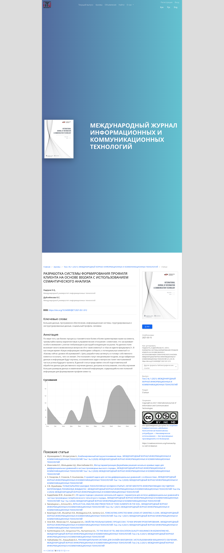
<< (44, 550)
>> (68, 550)
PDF (148, 327)
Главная (46, 267)
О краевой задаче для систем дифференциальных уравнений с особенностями (120, 477)
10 (59, 550)
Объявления (110, 5)
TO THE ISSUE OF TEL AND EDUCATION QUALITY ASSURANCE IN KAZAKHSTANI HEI (133, 531)
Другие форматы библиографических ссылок (158, 366)
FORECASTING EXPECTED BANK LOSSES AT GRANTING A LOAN (132, 513)
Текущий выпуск (85, 5)
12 (64, 550)
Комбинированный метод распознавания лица (100, 456)
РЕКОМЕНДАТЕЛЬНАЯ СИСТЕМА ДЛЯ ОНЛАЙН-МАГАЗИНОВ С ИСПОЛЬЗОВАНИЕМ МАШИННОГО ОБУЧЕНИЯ (127, 540)
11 (62, 550)
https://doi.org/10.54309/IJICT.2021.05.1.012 (68, 310)
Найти (121, 5)
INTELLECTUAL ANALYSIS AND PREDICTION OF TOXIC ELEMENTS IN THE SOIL (106, 504)
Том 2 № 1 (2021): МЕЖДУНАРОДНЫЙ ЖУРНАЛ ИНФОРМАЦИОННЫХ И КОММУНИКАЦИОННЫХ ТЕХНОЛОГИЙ (111, 267)
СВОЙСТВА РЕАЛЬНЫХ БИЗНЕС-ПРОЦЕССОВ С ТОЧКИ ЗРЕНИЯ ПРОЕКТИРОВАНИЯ (122, 522)
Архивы (99, 5)
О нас (129, 5)
